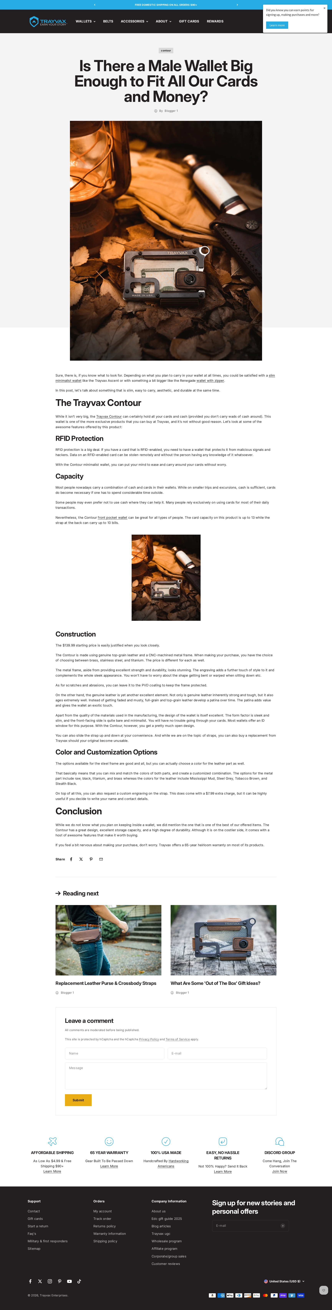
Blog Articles (161, 1226)
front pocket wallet (112, 517)
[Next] (237, 5)
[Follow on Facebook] (30, 1281)
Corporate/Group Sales (169, 1256)
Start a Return (38, 1226)
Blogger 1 (171, 111)
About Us (159, 1211)
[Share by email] (101, 859)
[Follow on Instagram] (49, 1281)
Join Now (279, 1171)
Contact (34, 1211)
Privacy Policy (149, 1039)
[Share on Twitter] (81, 859)
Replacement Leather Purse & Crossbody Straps (106, 983)
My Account (102, 1211)
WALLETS (84, 21)
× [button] (324, 8)
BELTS (108, 21)
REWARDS (215, 21)
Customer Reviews (166, 1264)
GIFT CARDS (189, 21)
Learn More (52, 1171)
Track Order (102, 1219)
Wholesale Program (167, 1241)
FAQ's (32, 1234)
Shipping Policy (105, 1241)
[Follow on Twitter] (40, 1281)
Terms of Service (178, 1039)
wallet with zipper (210, 381)
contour (166, 50)
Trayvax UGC (161, 1234)
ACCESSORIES (132, 21)
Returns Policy (104, 1226)
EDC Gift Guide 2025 (167, 1219)
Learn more (277, 25)
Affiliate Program (164, 1249)
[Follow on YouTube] (69, 1281)
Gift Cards (35, 1219)
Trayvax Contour (109, 416)
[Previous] (94, 5)
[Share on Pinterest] (91, 859)
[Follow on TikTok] (79, 1281)
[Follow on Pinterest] (59, 1281)
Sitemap (34, 1249)
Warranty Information (109, 1234)
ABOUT (162, 21)
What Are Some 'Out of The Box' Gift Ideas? (216, 983)
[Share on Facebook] (71, 859)
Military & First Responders (48, 1241)
